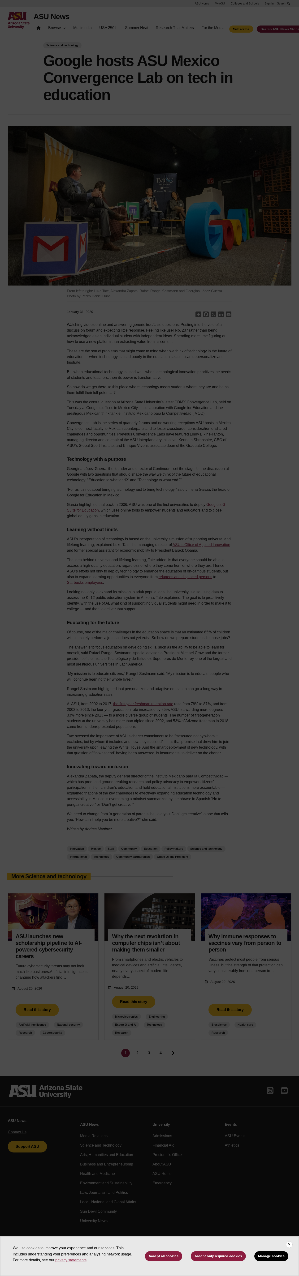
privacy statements (71, 1260)
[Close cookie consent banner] (289, 1244)
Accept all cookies (163, 1256)
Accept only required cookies (218, 1256)
